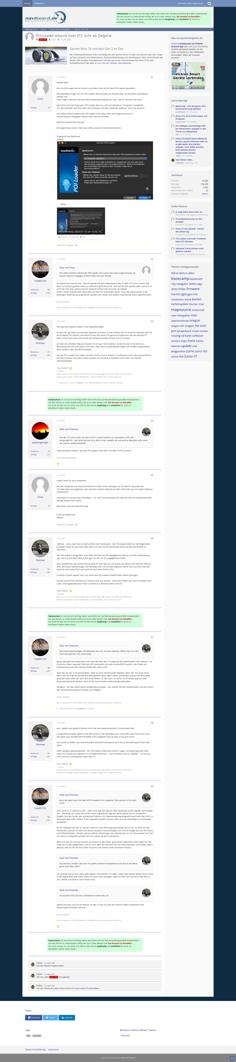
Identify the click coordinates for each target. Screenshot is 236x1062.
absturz (183, 273)
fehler (182, 289)
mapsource (181, 309)
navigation (183, 315)
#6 (152, 538)
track (191, 340)
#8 (152, 722)
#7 (152, 637)
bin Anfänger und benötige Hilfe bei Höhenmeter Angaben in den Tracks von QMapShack (191, 129)
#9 (152, 786)
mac (201, 304)
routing (175, 335)
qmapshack (184, 331)
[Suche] (209, 3)
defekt (192, 283)
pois (28, 1036)
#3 (152, 321)
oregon (195, 320)
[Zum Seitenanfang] (232, 1058)
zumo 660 (177, 356)
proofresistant (181, 112)
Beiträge (33, 108)
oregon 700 (192, 326)
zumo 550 (201, 351)
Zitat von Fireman (68, 429)
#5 (152, 475)
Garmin (176, 294)
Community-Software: (118, 1057)
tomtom (176, 341)
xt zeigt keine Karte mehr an (189, 212)
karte (188, 299)
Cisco (53, 39)
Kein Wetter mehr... (185, 159)
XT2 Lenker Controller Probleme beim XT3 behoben (191, 240)
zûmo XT (84, 988)
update (186, 346)
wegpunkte (178, 351)
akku (191, 273)
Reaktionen (35, 290)
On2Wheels (180, 163)
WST (177, 134)
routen (204, 331)
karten (196, 299)
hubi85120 (80, 709)
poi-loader (37, 1036)
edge (199, 283)
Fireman (80, 383)
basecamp (180, 278)
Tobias (39, 963)
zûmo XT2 (70, 988)
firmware (193, 289)
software (197, 335)
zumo (190, 351)
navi (173, 315)
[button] (33, 1017)
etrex (174, 289)
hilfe (195, 294)
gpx (189, 294)
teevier (205, 193)
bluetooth (196, 279)
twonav (176, 346)
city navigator (179, 284)
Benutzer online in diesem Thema (138, 1030)
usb (194, 346)
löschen (193, 304)
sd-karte (186, 335)
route (195, 331)
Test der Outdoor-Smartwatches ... (117, 63)
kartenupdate (179, 304)
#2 (152, 259)
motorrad (198, 310)
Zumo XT (190, 356)
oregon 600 (177, 325)
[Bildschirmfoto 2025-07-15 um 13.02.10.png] (105, 170)
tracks (199, 341)
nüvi (194, 315)
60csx (174, 273)
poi (173, 331)
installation (177, 299)
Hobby (178, 156)
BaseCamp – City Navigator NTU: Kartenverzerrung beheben (191, 107)
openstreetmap (180, 320)
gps (184, 294)
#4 (152, 420)
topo (184, 341)
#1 (152, 77)
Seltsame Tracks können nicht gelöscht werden (190, 250)
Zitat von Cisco (67, 267)
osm (203, 325)
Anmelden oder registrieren (190, 3)
